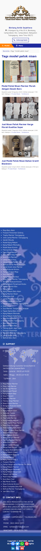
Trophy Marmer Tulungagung (13, 235)
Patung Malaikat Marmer (12, 440)
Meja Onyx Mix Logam (11, 425)
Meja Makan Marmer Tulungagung (15, 279)
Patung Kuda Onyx (10, 250)
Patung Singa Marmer (11, 401)
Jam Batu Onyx (8, 491)
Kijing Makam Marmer (11, 467)
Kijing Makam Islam (10, 411)
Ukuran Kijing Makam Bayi (12, 262)
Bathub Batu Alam (10, 338)
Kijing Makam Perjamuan (12, 472)
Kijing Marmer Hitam (10, 294)
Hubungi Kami (21, 40)
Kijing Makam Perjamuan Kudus (14, 284)
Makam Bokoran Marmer (12, 301)
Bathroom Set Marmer (11, 437)
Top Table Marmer (10, 418)
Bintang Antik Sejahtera (20, 27)
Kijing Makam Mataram (11, 469)
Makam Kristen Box (10, 286)
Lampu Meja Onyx (9, 260)
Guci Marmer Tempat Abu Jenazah (16, 308)
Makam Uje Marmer (10, 474)
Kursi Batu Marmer (10, 257)
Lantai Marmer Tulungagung (13, 299)
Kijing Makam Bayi (9, 394)
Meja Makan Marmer (10, 384)
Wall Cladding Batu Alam (12, 428)
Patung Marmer (8, 457)
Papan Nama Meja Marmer (13, 423)
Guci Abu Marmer (9, 398)
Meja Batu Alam (9, 230)
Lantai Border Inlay (10, 335)
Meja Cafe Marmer (9, 386)
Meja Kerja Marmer (10, 318)
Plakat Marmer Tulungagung (13, 321)
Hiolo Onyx (7, 306)
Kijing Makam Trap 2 (10, 459)
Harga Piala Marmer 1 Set (12, 447)
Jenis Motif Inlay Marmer (12, 255)
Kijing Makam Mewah (10, 420)
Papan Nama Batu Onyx (12, 311)
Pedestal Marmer (9, 416)
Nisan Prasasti (8, 396)
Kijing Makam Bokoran (11, 455)
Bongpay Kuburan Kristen (12, 282)
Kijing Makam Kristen (10, 435)
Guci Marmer (7, 274)
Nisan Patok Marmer (10, 403)
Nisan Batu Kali (8, 296)
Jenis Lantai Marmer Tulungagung (15, 238)
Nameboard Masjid (10, 391)
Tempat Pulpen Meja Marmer (13, 430)
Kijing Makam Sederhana (12, 316)
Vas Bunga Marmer (10, 389)
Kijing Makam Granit (10, 452)
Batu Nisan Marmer (10, 323)
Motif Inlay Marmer (10, 477)
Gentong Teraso (9, 413)
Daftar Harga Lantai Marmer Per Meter (17, 464)
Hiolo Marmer (8, 408)
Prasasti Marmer (9, 462)
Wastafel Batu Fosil (10, 433)
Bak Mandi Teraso (9, 482)
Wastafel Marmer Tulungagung (14, 333)
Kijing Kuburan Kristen (11, 269)
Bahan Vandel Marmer (11, 445)
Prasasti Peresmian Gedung (13, 233)
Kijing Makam (8, 289)
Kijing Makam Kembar (11, 277)
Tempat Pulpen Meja (10, 272)
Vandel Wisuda (8, 240)
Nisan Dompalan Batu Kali (12, 486)
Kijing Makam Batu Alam (12, 291)
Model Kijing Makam (10, 242)
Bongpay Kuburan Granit (12, 406)
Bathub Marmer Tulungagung (13, 489)
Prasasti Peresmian (10, 330)
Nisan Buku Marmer (10, 442)
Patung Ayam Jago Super (12, 328)
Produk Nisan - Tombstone (20, 94)
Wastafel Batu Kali (10, 326)
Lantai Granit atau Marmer (12, 267)
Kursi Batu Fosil (8, 479)
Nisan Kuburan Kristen (11, 484)
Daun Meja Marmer (10, 252)
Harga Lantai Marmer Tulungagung (15, 304)
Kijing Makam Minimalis (11, 245)
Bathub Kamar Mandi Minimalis (14, 265)
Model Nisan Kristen (10, 247)
